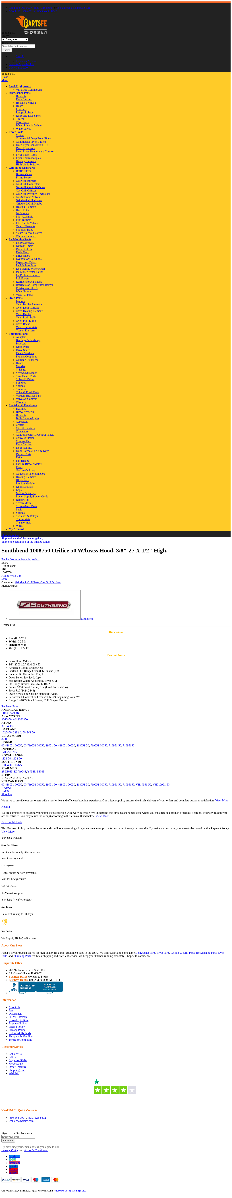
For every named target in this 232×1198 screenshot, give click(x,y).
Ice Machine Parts (20, 239)
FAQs (12, 1057)
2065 (15, 752)
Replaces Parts (9, 706)
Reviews (6, 787)
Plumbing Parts (18, 333)
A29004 (14, 712)
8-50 (4, 738)
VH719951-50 (161, 784)
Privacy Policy (17, 1029)
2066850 (6, 719)
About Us (14, 10)
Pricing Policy (17, 1026)
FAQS (5, 791)
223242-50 (19, 732)
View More (221, 800)
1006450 (6, 765)
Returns (5, 806)
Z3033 (40, 771)
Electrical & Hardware (23, 405)
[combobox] (18, 46)
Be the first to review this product (20, 559)
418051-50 (82, 745)
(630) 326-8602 (43, 7)
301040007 (7, 725)
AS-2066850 (20, 719)
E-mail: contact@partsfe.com (73, 7)
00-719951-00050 (34, 745)
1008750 (18, 765)
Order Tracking (17, 1066)
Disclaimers (15, 1013)
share (4, 578)
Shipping (6, 794)
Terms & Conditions (20, 1039)
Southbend (87, 618)
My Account (16, 529)
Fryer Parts (16, 131)
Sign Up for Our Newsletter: (17, 1133)
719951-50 (115, 745)
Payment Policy (18, 1023)
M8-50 (31, 732)
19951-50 (51, 745)
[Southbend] (44, 618)
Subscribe (8, 1140)
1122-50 (17, 758)
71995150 (128, 745)
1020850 (6, 732)
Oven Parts (15, 297)
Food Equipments (20, 86)
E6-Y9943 (20, 771)
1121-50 (6, 758)
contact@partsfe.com (21, 1120)
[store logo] (31, 32)
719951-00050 (98, 745)
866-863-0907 (17, 1117)
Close (4, 76)
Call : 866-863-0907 (20, 7)
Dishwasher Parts (19, 92)
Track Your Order (46, 10)
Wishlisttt (14, 1073)
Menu (4, 80)
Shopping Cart (17, 1070)
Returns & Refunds (20, 1033)
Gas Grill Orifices (50, 582)
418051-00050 (66, 745)
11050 (5, 712)
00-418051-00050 (11, 745)
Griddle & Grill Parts (22, 167)
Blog (11, 1010)
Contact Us (28, 10)
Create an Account (26, 61)
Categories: (8, 582)
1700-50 (6, 752)
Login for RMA (18, 1060)
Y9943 (31, 771)
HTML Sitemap (18, 1016)
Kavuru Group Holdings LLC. (71, 1190)
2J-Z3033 (7, 771)
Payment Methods (11, 822)
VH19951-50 (143, 784)
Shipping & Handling (21, 1036)
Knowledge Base (18, 1020)
